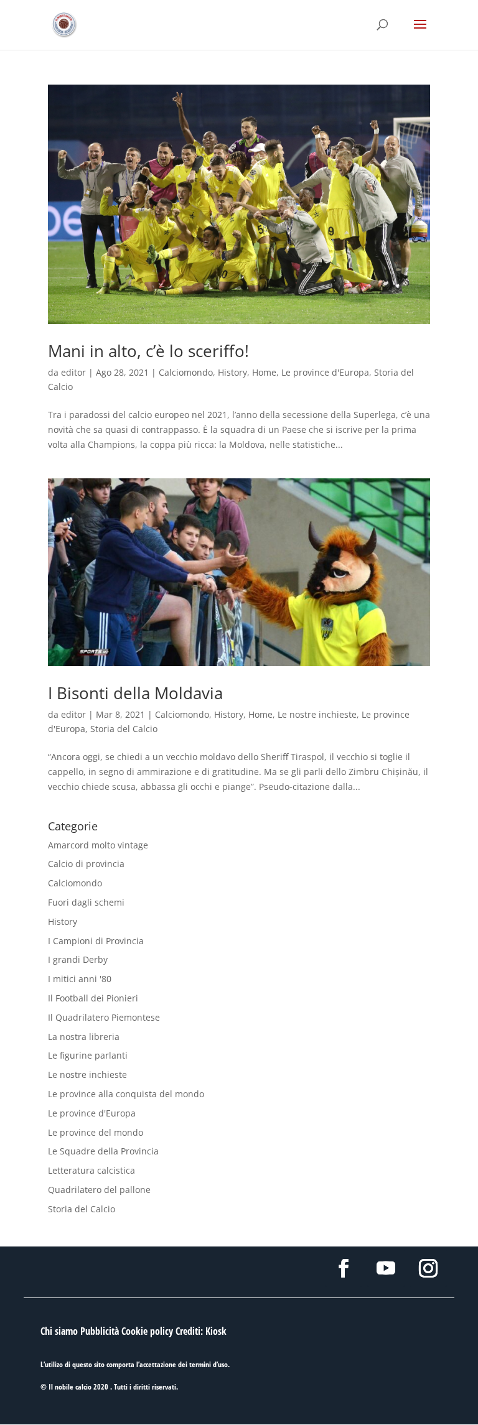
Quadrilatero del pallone (99, 1189)
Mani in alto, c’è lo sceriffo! (148, 351)
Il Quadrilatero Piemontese (104, 1017)
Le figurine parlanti (88, 1055)
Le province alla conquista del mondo (126, 1094)
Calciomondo (186, 372)
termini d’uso (208, 1364)
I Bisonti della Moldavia (135, 693)
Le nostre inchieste (317, 714)
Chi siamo (59, 1331)
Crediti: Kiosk (201, 1331)
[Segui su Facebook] (343, 1268)
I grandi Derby (78, 959)
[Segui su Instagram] (428, 1268)
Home (264, 372)
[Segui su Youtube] (386, 1268)
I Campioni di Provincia (96, 941)
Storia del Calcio (123, 729)
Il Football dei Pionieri (93, 998)
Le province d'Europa (325, 372)
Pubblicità (99, 1331)
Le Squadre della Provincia (103, 1151)
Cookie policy (147, 1331)
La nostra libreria (84, 1036)
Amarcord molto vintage (98, 845)
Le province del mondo (95, 1132)
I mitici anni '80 (79, 979)
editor (73, 372)
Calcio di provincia (86, 864)
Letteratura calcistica (91, 1170)
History (232, 372)
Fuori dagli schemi (86, 902)
